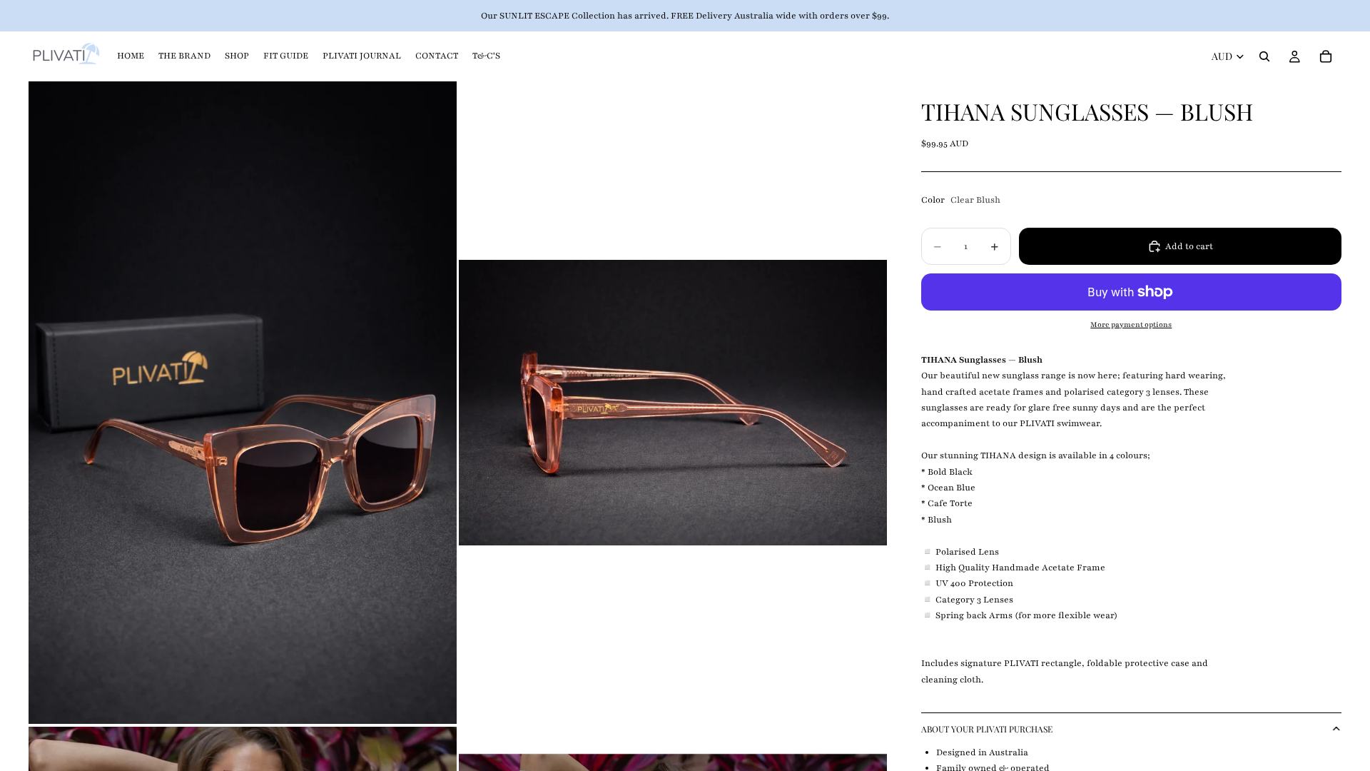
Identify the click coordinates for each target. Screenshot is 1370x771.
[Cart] (1325, 56)
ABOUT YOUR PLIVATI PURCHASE (986, 729)
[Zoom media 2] (673, 402)
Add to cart (1189, 246)
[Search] (1264, 56)
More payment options (1131, 325)
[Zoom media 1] (243, 402)
